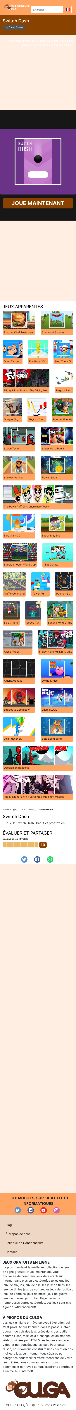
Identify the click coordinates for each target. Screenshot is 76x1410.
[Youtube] (43, 1210)
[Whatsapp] (50, 859)
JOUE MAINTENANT (38, 203)
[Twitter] (24, 859)
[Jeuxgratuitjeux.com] (17, 6)
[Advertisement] (38, 72)
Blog (9, 1225)
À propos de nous (18, 1234)
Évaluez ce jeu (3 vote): (15, 839)
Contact (11, 1252)
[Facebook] (37, 859)
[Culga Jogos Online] (38, 1388)
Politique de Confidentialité (25, 1243)
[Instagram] (56, 1210)
